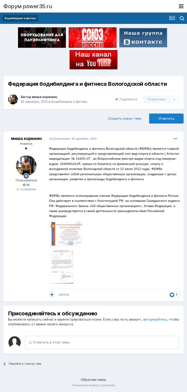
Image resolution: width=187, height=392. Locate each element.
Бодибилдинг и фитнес (69, 102)
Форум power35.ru (27, 6)
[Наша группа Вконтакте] (143, 38)
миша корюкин (44, 97)
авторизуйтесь (155, 319)
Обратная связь (93, 380)
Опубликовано (73, 138)
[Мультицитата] (52, 294)
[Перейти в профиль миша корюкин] (13, 99)
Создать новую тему (125, 118)
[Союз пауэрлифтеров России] (93, 38)
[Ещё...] (175, 139)
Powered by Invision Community (93, 385)
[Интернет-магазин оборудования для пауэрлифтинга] (42, 38)
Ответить (166, 118)
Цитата (64, 294)
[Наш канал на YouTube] (93, 60)
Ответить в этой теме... (51, 342)
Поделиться (127, 99)
